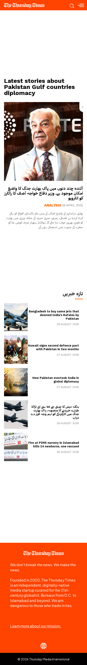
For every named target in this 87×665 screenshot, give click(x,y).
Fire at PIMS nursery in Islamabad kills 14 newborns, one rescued (53, 445)
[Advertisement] (43, 43)
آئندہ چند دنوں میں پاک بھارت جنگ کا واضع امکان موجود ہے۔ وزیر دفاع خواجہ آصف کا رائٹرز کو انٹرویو (43, 193)
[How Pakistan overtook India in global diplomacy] (16, 382)
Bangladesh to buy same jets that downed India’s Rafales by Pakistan (54, 315)
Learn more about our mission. (35, 626)
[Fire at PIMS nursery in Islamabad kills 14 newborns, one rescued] (16, 447)
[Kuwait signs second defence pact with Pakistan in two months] (16, 349)
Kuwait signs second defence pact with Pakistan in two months (53, 347)
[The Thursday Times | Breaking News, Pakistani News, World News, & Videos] (26, 5)
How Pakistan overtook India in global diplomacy (55, 380)
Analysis (52, 205)
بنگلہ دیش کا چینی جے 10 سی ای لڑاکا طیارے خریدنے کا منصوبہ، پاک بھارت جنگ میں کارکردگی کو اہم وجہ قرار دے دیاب (55, 412)
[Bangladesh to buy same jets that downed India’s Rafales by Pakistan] (16, 317)
